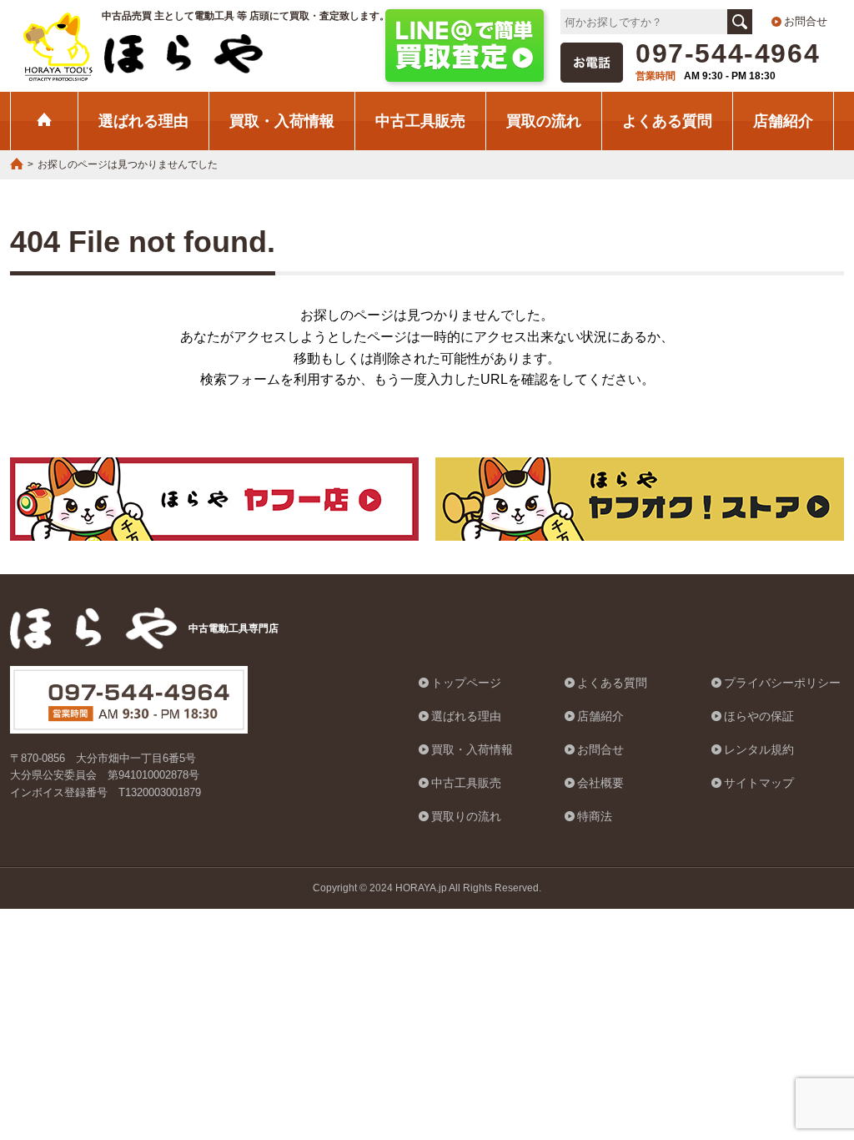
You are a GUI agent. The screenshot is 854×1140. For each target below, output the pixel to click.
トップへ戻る (799, 1043)
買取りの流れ (466, 816)
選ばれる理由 (143, 120)
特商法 (594, 816)
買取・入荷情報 (281, 120)
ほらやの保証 (759, 716)
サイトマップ (759, 782)
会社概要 (600, 782)
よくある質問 (667, 120)
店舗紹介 (783, 120)
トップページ (466, 682)
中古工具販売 (420, 120)
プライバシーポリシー (782, 682)
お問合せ (805, 21)
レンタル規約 (759, 749)
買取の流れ (543, 120)
